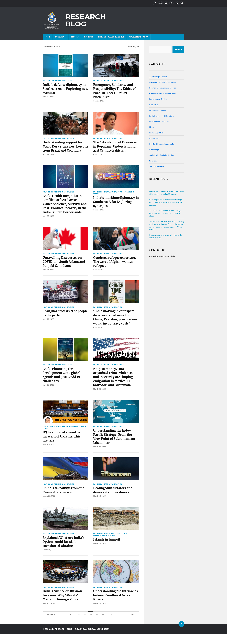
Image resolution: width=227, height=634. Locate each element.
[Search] (182, 3)
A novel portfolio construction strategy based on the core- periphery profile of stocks (165, 213)
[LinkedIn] (177, 3)
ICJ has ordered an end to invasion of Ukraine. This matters (62, 436)
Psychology (154, 149)
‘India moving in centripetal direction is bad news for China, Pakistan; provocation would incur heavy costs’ (115, 317)
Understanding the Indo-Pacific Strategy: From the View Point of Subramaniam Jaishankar (114, 437)
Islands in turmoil (106, 539)
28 (103, 615)
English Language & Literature (161, 116)
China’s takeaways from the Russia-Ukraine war (63, 490)
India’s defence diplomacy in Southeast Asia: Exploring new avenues (65, 89)
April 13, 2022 (48, 385)
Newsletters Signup (138, 37)
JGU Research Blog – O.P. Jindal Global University (80, 629)
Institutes (88, 37)
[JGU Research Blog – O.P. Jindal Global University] (113, 20)
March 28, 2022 (99, 389)
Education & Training (157, 110)
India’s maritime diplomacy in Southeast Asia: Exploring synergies (116, 202)
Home (47, 37)
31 (112, 615)
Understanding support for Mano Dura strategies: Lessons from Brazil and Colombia (65, 146)
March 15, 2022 (99, 496)
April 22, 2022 (48, 97)
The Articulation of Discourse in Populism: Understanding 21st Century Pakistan (115, 146)
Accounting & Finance (158, 76)
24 (79, 615)
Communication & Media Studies (162, 93)
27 (97, 615)
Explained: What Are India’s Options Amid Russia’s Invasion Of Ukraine (63, 542)
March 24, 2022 (49, 444)
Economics (153, 105)
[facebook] (155, 3)
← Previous (49, 615)
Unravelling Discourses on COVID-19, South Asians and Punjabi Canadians (64, 262)
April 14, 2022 (48, 319)
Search (178, 49)
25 (85, 615)
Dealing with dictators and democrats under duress (112, 490)
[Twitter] (166, 3)
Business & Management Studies (162, 88)
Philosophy (154, 138)
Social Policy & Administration (161, 155)
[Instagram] (171, 3)
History (152, 127)
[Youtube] (160, 3)
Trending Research (156, 166)
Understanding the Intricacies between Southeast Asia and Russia (115, 595)
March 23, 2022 (99, 447)
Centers (75, 37)
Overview (59, 37)
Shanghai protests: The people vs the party (65, 313)
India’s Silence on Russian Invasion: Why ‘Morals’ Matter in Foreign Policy (62, 595)
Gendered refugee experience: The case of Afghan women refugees (115, 262)
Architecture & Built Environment (163, 82)
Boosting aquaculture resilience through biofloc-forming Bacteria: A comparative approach (165, 202)
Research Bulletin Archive (111, 37)
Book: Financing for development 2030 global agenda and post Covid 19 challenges (61, 375)
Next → (134, 615)
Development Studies (158, 99)
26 (91, 615)
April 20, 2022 (99, 270)
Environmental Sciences (105, 534)
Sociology (153, 161)
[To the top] (181, 624)
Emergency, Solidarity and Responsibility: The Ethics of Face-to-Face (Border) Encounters (114, 91)
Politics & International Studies (58, 81)
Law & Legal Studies (52, 426)
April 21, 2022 (99, 210)
